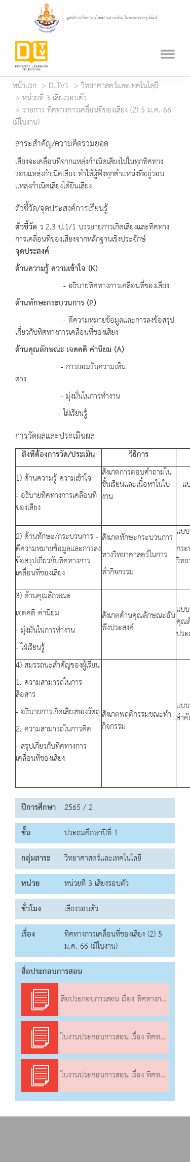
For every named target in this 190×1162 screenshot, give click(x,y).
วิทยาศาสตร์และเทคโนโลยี (119, 86)
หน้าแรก (24, 86)
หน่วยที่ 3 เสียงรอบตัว (54, 98)
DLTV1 (59, 86)
